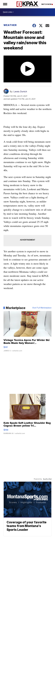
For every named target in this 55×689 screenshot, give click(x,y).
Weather (10, 25)
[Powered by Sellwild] (47, 479)
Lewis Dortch (20, 91)
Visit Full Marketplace (41, 308)
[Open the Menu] (5, 4)
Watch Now (46, 4)
